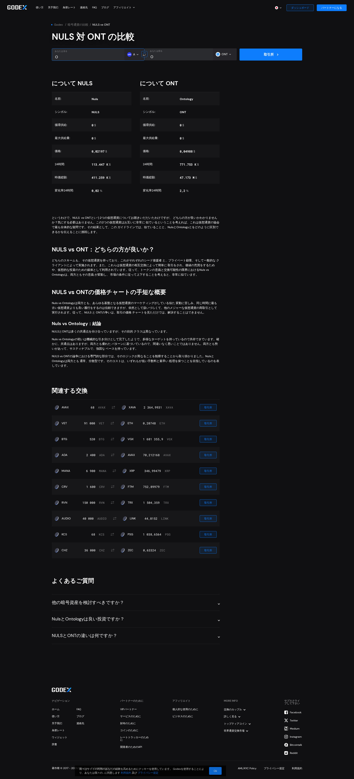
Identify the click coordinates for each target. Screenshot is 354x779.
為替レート (69, 7)
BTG (64, 439)
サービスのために (130, 716)
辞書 (54, 744)
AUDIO (66, 518)
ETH (130, 423)
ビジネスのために (182, 716)
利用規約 (126, 772)
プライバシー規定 (148, 772)
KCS (64, 534)
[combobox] (124, 7)
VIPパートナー (128, 709)
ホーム (56, 709)
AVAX (65, 407)
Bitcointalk (296, 745)
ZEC (130, 550)
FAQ (94, 7)
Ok (215, 771)
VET (64, 423)
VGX (131, 439)
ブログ (105, 7)
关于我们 (53, 7)
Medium (295, 728)
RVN (64, 502)
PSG (130, 534)
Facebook (295, 712)
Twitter (294, 720)
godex (58, 25)
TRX (130, 502)
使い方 (40, 7)
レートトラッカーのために (134, 738)
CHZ (64, 550)
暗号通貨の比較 (78, 25)
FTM (131, 486)
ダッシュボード (300, 7)
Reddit (294, 753)
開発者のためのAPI (131, 747)
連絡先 (84, 7)
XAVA (132, 407)
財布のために (128, 723)
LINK (133, 518)
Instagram (296, 736)
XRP (132, 470)
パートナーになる (331, 7)
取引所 (269, 54)
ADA (64, 455)
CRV (64, 486)
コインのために (129, 730)
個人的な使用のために (185, 709)
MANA (66, 470)
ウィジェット (59, 737)
